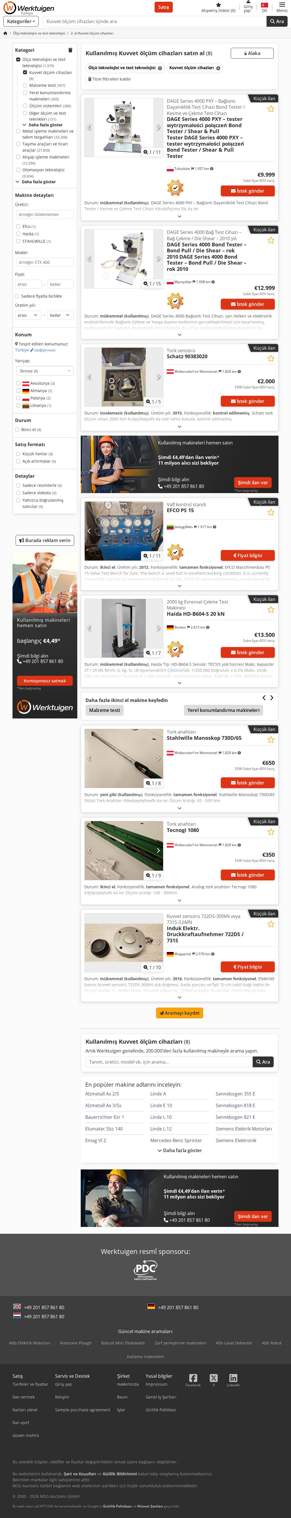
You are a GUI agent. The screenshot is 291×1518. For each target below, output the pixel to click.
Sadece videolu (39, 492)
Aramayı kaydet (181, 1013)
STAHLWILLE (36, 241)
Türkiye (35, 350)
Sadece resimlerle (42, 485)
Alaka (253, 53)
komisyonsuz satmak (45, 680)
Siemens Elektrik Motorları (244, 1129)
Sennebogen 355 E (235, 1094)
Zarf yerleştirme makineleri (180, 1343)
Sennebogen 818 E (235, 1105)
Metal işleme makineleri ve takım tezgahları (48, 134)
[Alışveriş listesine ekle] (271, 109)
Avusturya (42, 383)
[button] (282, 7)
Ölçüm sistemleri (50, 105)
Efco (29, 226)
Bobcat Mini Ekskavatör (123, 1343)
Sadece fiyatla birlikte (41, 296)
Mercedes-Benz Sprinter (176, 1140)
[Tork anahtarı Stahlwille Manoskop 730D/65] (124, 758)
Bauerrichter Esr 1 (104, 1117)
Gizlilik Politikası (117, 1506)
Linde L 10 (161, 1117)
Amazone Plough (76, 1343)
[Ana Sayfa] (5, 33)
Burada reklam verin (47, 540)
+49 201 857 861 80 (44, 1307)
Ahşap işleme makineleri (45, 160)
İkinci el (31, 429)
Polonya (40, 398)
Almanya (40, 390)
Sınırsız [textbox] (29, 371)
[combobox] (45, 371)
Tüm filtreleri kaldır (111, 79)
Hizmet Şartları (150, 1506)
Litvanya (40, 405)
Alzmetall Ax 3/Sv (103, 1105)
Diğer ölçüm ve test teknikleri (47, 116)
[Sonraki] (158, 127)
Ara (279, 21)
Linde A (158, 1094)
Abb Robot (272, 1343)
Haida (30, 233)
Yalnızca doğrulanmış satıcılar (42, 503)
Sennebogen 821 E (235, 1117)
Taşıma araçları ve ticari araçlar (45, 147)
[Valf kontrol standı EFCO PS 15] (124, 531)
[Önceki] (89, 127)
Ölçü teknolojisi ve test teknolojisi (43, 62)
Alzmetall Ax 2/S (102, 1094)
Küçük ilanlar (37, 453)
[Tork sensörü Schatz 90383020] (124, 377)
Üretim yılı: (25, 305)
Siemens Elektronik (236, 1140)
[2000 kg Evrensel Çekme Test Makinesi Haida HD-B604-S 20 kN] (124, 628)
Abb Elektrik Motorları (30, 1343)
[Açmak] (179, 216)
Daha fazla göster (182, 1150)
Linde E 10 (161, 1105)
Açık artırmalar (39, 461)
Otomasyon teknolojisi (43, 173)
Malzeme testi (47, 85)
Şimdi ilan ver (253, 482)
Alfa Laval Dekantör (234, 1343)
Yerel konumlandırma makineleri (49, 96)
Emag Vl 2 (95, 1140)
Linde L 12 (161, 1129)
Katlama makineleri (145, 1356)
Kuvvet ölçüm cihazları (50, 75)
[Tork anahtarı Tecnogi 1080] (124, 850)
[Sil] (159, 68)
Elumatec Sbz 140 (104, 1129)
